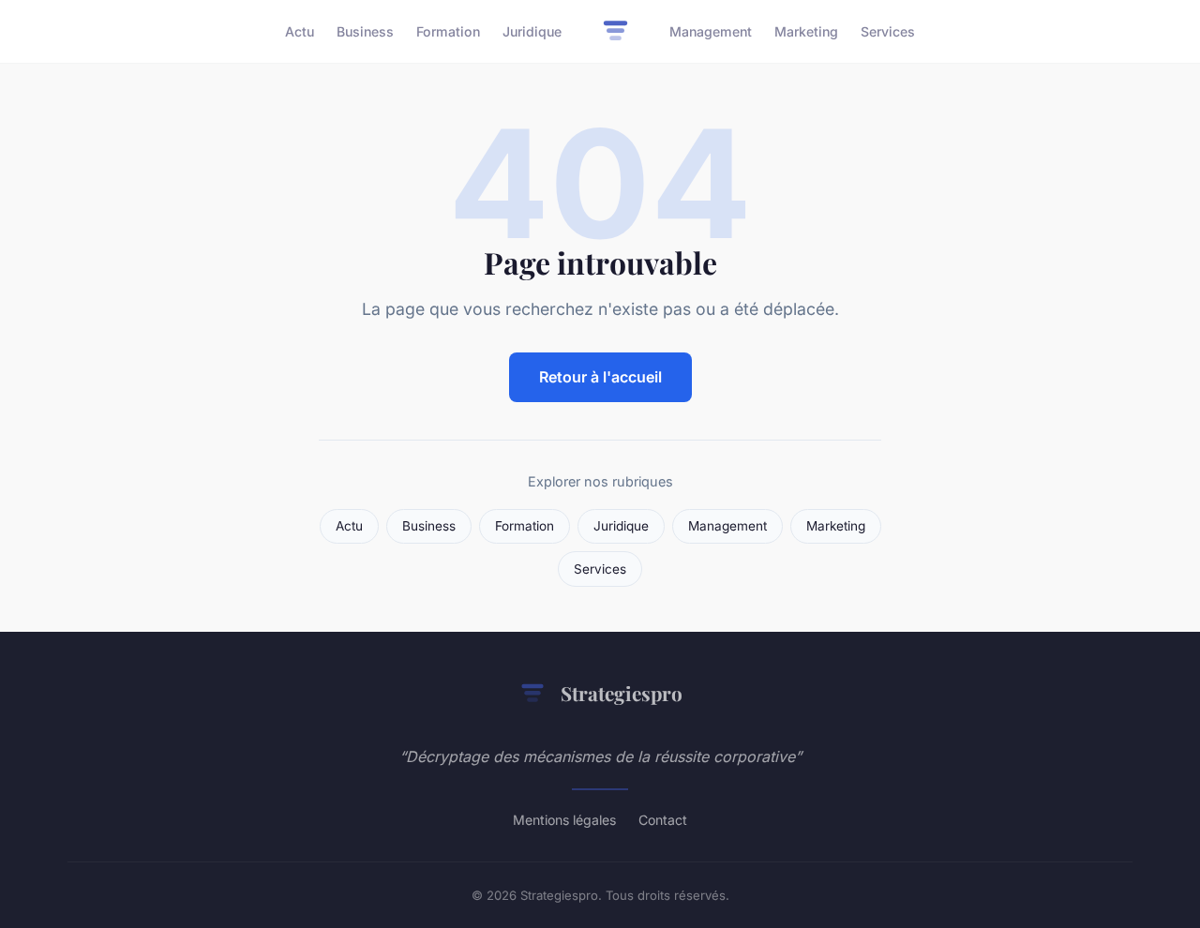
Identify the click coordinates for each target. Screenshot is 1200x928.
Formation (448, 31)
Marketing (806, 31)
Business (365, 31)
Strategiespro (621, 693)
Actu (299, 31)
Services (888, 31)
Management (710, 31)
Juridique (532, 31)
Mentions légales (564, 820)
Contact (662, 820)
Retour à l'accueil (600, 376)
